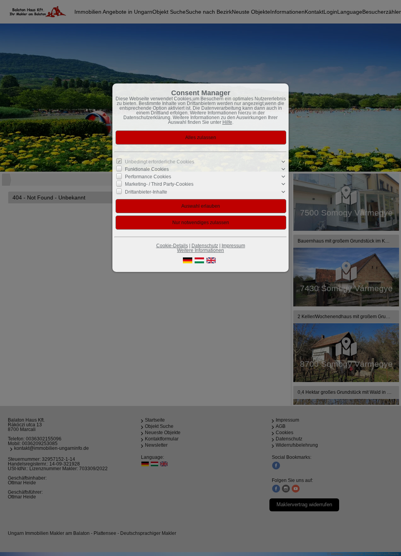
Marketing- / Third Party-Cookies (159, 184)
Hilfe (227, 122)
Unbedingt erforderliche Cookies (159, 162)
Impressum (233, 245)
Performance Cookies (148, 176)
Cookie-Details (172, 245)
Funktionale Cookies (147, 169)
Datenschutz (204, 245)
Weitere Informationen (200, 250)
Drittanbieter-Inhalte (146, 191)
